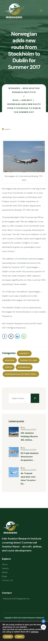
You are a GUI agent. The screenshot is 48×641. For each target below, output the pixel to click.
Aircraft (24, 353)
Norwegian (24, 367)
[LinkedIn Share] (17, 336)
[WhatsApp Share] (23, 336)
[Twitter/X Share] (10, 336)
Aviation (9, 360)
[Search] (35, 398)
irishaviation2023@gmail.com (16, 598)
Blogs (4, 576)
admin (7, 129)
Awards (5, 568)
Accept (8, 637)
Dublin (8, 367)
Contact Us (7, 580)
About (5, 564)
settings (34, 632)
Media (4, 572)
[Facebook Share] (4, 336)
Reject (19, 637)
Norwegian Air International (21, 374)
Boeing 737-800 (29, 360)
